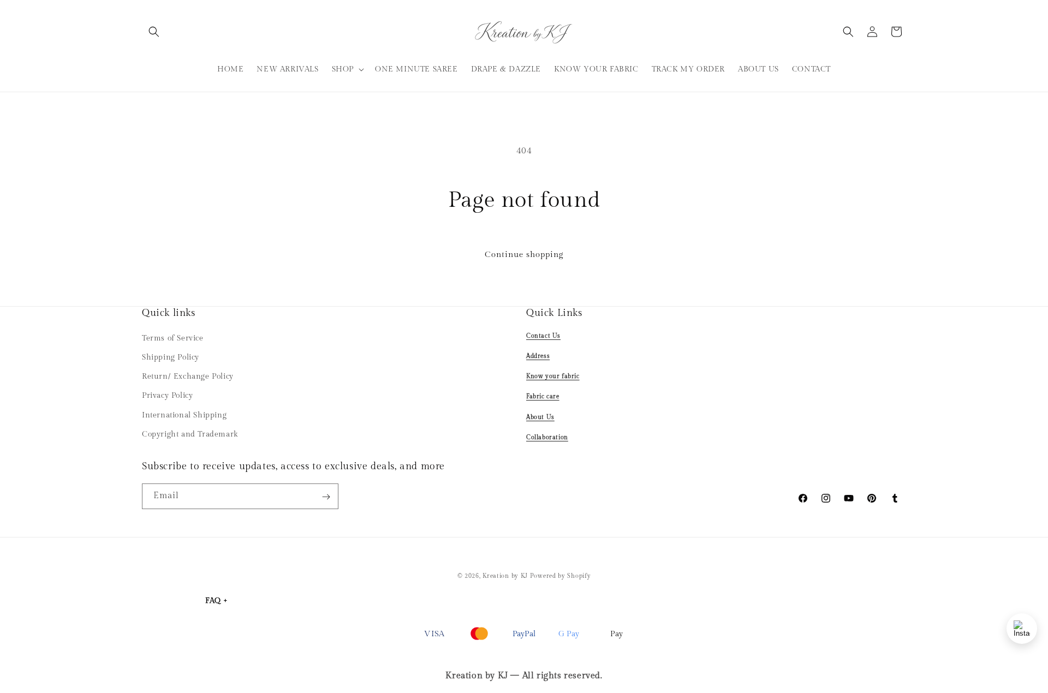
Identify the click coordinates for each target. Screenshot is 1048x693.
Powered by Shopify (560, 576)
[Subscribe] (326, 497)
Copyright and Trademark (190, 433)
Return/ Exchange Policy (188, 376)
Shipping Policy (170, 357)
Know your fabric (553, 375)
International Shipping (184, 414)
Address (538, 355)
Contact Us (543, 335)
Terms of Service (173, 337)
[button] (154, 32)
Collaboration (547, 436)
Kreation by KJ (505, 576)
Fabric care (542, 396)
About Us (540, 416)
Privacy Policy (167, 395)
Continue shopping (524, 254)
